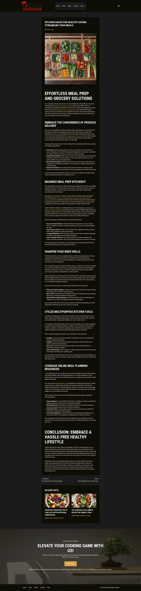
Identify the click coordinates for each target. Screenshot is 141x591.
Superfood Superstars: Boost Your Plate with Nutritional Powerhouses (56, 512)
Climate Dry (85, 569)
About (69, 6)
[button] (84, 6)
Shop (63, 6)
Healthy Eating (48, 518)
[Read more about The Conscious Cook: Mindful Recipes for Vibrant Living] (84, 500)
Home (58, 6)
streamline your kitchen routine (68, 109)
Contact (76, 6)
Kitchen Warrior (61, 383)
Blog (82, 6)
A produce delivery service (74, 136)
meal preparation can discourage (62, 106)
